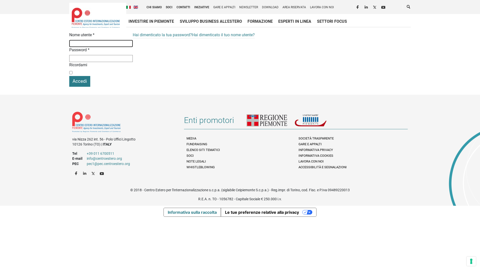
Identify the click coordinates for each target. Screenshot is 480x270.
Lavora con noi (322, 7)
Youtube (384, 6)
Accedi (79, 81)
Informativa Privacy (315, 150)
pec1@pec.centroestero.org (108, 164)
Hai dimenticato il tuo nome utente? (223, 34)
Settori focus (332, 21)
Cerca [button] (409, 8)
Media (191, 138)
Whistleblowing (200, 167)
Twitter (375, 6)
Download (270, 7)
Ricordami (78, 64)
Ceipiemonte (96, 18)
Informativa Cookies (315, 156)
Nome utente (81, 34)
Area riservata (294, 7)
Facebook (358, 6)
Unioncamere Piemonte (317, 122)
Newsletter (248, 7)
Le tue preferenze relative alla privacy (262, 212)
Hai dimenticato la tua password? (162, 34)
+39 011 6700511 (100, 154)
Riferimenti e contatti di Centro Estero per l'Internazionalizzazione (122, 123)
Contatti (183, 7)
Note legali (196, 161)
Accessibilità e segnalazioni (322, 167)
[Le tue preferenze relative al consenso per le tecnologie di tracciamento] (471, 261)
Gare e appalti (224, 7)
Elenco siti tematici (203, 150)
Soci (169, 7)
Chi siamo (154, 7)
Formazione (260, 21)
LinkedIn (367, 6)
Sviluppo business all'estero (211, 21)
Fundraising (196, 144)
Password (79, 50)
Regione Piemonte (270, 122)
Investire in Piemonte (151, 21)
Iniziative (201, 7)
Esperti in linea (294, 21)
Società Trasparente (316, 138)
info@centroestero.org (104, 158)
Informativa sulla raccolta (192, 212)
